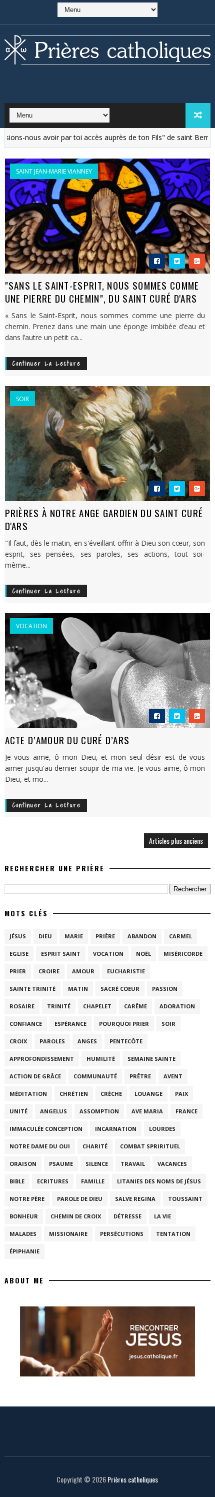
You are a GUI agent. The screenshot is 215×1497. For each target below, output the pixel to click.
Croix (18, 1041)
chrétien (74, 1093)
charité (95, 1146)
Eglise (19, 953)
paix (181, 1093)
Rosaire (22, 1006)
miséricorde (183, 953)
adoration (177, 1006)
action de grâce (35, 1076)
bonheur (24, 1216)
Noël (143, 953)
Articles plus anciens (176, 840)
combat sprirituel (150, 1146)
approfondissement (42, 1058)
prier (18, 971)
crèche (111, 1093)
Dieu (45, 936)
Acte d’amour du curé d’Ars (67, 740)
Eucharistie (126, 971)
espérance (70, 1023)
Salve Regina (135, 1198)
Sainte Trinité (33, 988)
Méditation (28, 1093)
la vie (162, 1216)
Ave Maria (147, 1111)
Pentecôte (126, 1041)
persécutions (122, 1233)
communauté (95, 1076)
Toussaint (185, 1198)
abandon (142, 936)
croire (49, 971)
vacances (172, 1163)
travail (132, 1163)
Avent (173, 1076)
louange (148, 1093)
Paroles (52, 1041)
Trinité (58, 1006)
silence (97, 1163)
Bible (17, 1181)
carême (135, 1006)
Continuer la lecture (46, 363)
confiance (26, 1023)
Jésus (18, 936)
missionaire (68, 1233)
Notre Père (27, 1198)
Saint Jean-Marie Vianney (54, 172)
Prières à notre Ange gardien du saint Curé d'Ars (104, 519)
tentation (173, 1233)
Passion (165, 988)
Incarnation (115, 1128)
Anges (87, 1041)
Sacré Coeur (120, 988)
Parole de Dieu (79, 1198)
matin (78, 988)
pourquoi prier (124, 1023)
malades (23, 1233)
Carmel (180, 936)
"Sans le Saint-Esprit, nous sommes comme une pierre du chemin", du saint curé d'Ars (102, 292)
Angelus (53, 1111)
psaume (61, 1163)
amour (83, 971)
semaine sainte (152, 1058)
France (187, 1111)
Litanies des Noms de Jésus (159, 1181)
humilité (100, 1058)
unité (19, 1111)
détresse (128, 1216)
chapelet (97, 1006)
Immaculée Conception (46, 1128)
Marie (73, 936)
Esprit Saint (60, 953)
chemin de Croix (75, 1216)
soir (22, 399)
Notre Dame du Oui (40, 1146)
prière (105, 936)
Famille (92, 1181)
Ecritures (52, 1181)
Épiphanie (25, 1251)
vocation (31, 626)
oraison (23, 1163)
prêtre (140, 1076)
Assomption (99, 1111)
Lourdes (162, 1128)
